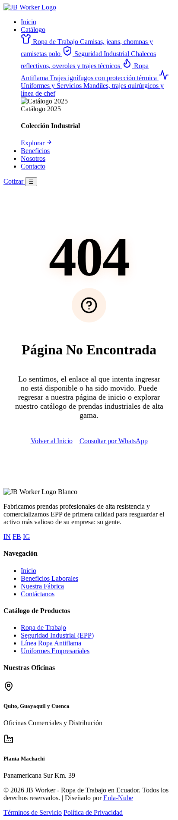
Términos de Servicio (32, 812)
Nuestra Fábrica (42, 586)
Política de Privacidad (93, 812)
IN (7, 536)
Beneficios (35, 150)
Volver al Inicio (52, 440)
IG (26, 536)
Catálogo (33, 29)
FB (17, 536)
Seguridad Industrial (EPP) (57, 635)
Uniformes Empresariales (55, 650)
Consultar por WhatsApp (113, 440)
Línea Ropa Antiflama (51, 643)
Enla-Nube (118, 797)
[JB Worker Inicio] (29, 7)
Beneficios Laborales (49, 578)
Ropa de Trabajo (43, 627)
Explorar (33, 143)
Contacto (33, 166)
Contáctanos (37, 594)
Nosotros (33, 158)
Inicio (28, 21)
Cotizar (14, 181)
